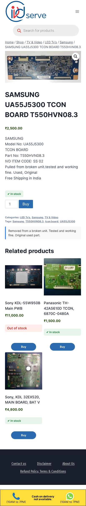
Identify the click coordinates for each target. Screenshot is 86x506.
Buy (26, 204)
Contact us (18, 463)
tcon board (51, 221)
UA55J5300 (67, 221)
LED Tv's (25, 217)
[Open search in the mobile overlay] (46, 30)
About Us (68, 463)
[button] (75, 56)
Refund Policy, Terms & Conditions (43, 471)
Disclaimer (44, 463)
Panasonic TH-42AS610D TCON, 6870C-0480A (59, 308)
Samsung (37, 217)
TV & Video (51, 217)
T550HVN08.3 (34, 221)
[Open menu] (77, 11)
